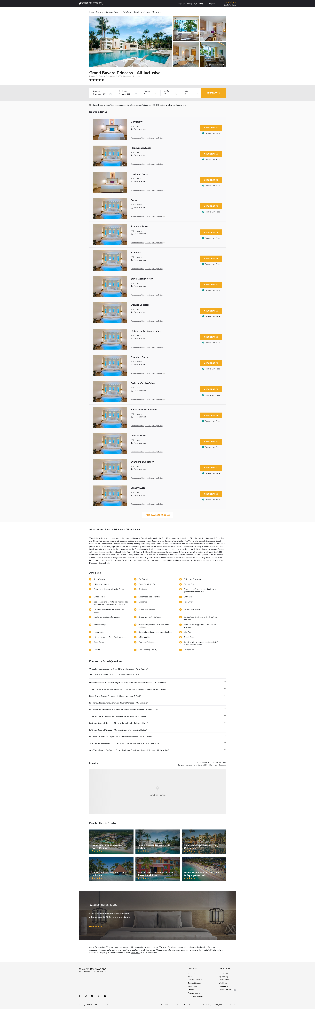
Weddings (223, 983)
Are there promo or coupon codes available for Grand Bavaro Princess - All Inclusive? (129, 750)
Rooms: (147, 91)
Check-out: (122, 91)
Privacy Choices (225, 990)
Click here (135, 952)
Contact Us (223, 973)
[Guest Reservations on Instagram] (92, 996)
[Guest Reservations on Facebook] (81, 996)
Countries (99, 12)
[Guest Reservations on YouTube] (104, 996)
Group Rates (224, 980)
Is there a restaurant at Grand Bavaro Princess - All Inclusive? (118, 703)
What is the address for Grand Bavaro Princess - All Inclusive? (118, 669)
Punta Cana (127, 12)
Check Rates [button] (211, 127)
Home (91, 12)
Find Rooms (213, 93)
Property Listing (194, 993)
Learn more (181, 105)
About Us (191, 973)
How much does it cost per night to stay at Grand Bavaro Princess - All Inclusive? (127, 682)
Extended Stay (224, 986)
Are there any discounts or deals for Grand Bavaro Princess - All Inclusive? (124, 743)
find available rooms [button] (157, 515)
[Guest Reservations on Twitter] (86, 996)
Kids (186, 91)
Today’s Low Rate (212, 133)
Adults (167, 91)
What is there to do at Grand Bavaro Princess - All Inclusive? (118, 716)
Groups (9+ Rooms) (184, 3)
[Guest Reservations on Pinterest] (99, 996)
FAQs (190, 976)
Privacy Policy (193, 986)
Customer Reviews (195, 980)
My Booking (198, 3)
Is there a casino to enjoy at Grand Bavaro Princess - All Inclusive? (120, 736)
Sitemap (191, 990)
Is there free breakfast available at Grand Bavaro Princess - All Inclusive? (123, 709)
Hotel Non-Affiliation (196, 996)
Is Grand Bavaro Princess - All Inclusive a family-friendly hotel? (118, 723)
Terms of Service (194, 983)
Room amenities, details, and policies (147, 138)
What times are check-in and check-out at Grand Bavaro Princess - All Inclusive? (127, 689)
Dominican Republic (113, 12)
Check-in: (96, 91)
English (212, 3)
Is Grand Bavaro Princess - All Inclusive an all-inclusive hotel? (118, 730)
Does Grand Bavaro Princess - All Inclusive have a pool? (115, 696)
